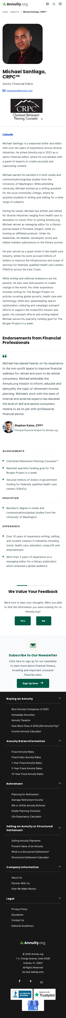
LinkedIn (8, 134)
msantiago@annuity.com (20, 90)
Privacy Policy (19, 909)
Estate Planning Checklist (26, 810)
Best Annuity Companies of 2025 (30, 709)
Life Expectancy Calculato (26, 816)
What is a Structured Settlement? (30, 851)
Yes (23, 620)
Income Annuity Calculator (26, 731)
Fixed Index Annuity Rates (26, 757)
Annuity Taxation (21, 720)
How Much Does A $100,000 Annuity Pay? (35, 725)
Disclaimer (18, 914)
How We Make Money (24, 888)
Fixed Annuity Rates (23, 751)
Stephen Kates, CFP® (29, 425)
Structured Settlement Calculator (30, 857)
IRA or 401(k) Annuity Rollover (28, 805)
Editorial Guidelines (23, 925)
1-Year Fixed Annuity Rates (27, 762)
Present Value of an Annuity (27, 846)
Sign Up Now (30, 683)
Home (5, 12)
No (43, 620)
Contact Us (18, 920)
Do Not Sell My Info (33, 972)
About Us (15, 12)
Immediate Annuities (23, 714)
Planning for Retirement (25, 794)
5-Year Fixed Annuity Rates (27, 768)
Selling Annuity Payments (26, 840)
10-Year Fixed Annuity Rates (27, 773)
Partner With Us (21, 883)
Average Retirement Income (27, 799)
